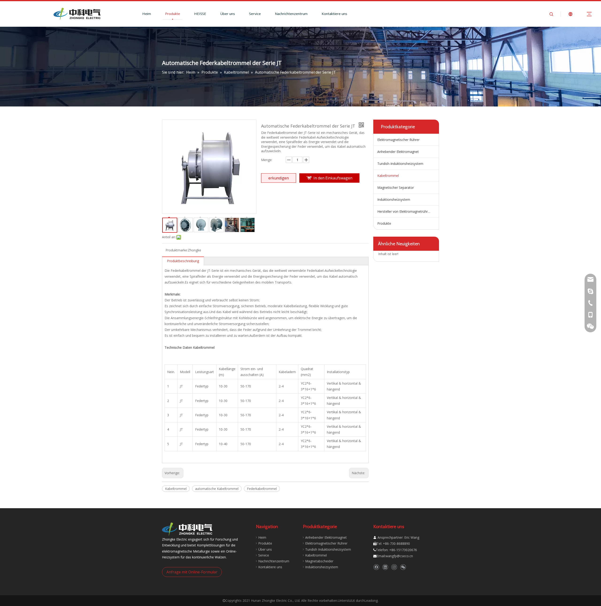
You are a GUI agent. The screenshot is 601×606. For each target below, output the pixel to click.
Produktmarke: (177, 250)
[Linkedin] (385, 567)
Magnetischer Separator (395, 187)
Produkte (172, 13)
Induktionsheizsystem (393, 199)
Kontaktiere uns (334, 13)
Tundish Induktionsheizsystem (328, 549)
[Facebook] (376, 567)
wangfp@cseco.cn (399, 556)
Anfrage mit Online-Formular (191, 572)
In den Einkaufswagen (332, 178)
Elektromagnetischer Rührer (398, 139)
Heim (146, 13)
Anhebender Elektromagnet (398, 151)
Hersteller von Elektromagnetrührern (405, 211)
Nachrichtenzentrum (291, 13)
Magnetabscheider (319, 561)
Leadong (371, 600)
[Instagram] (394, 567)
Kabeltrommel (176, 488)
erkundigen (278, 178)
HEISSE (200, 13)
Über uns (227, 13)
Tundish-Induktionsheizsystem (400, 163)
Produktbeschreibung (183, 261)
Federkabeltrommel (262, 488)
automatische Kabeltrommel (217, 488)
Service (255, 13)
